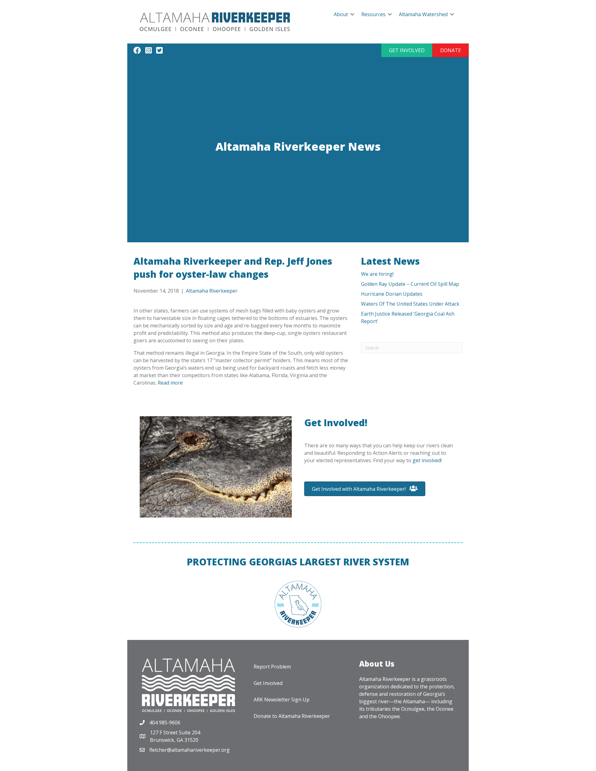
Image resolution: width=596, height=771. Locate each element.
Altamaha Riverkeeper (211, 290)
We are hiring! (377, 274)
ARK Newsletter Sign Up (281, 699)
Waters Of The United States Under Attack (410, 303)
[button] (406, 50)
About (341, 14)
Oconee (445, 708)
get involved (427, 460)
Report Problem (272, 666)
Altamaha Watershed (423, 14)
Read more (170, 382)
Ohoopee (389, 716)
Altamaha (414, 701)
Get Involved (268, 683)
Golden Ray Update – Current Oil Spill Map (410, 284)
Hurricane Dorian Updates (391, 293)
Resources (373, 14)
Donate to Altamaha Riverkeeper (292, 716)
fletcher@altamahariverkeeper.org (189, 749)
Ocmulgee (412, 708)
